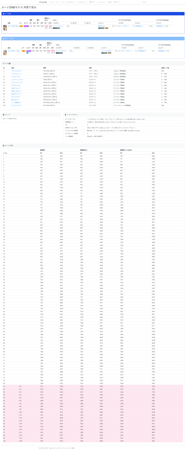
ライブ (63, 2)
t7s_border (43, 2)
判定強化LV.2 (139, 26)
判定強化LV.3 (142, 51)
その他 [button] (109, 2)
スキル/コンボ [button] (71, 2)
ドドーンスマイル (58, 26)
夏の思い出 (101, 26)
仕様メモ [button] (92, 2)
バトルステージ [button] (82, 2)
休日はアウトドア (16, 94)
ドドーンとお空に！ (107, 51)
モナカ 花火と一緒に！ (14, 51)
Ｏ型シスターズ (15, 88)
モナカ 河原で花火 (13, 26)
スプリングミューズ (17, 82)
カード (58, 2)
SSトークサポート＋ (127, 51)
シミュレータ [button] (101, 2)
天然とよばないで (16, 91)
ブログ (144, 2)
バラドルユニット (16, 74)
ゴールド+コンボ (16, 105)
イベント (51, 2)
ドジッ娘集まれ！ (16, 102)
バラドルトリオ (15, 76)
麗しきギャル (15, 99)
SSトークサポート (123, 26)
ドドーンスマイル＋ (61, 51)
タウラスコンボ (15, 85)
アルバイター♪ (15, 97)
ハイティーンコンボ (17, 79)
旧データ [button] (116, 2)
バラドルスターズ (16, 71)
